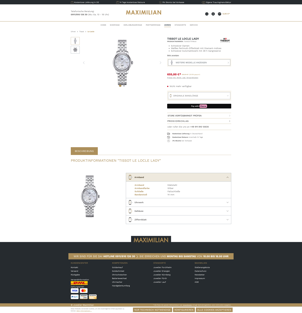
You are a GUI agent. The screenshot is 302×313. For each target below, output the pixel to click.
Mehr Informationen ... (84, 311)
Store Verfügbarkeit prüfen (184, 115)
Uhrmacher (117, 282)
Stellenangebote (202, 267)
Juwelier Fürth (160, 278)
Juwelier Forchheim (162, 267)
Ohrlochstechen (119, 275)
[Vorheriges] (84, 62)
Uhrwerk (139, 202)
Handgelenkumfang (121, 286)
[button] (199, 133)
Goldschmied (118, 271)
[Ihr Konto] (213, 13)
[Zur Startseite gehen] (143, 17)
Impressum (200, 278)
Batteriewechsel (119, 278)
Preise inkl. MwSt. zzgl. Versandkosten (182, 78)
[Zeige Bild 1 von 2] (120, 86)
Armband (139, 177)
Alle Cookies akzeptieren (214, 309)
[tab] (84, 151)
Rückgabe (75, 275)
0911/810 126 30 (125, 256)
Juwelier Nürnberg (161, 275)
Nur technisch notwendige (152, 309)
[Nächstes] (160, 62)
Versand (74, 271)
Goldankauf (117, 267)
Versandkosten (187, 305)
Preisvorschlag (178, 121)
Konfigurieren (183, 309)
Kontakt (74, 267)
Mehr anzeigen (173, 55)
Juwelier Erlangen (161, 271)
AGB (197, 282)
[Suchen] (207, 13)
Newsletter (200, 275)
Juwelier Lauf (159, 282)
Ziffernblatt (140, 219)
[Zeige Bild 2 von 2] (124, 86)
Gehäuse (138, 211)
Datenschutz (200, 271)
